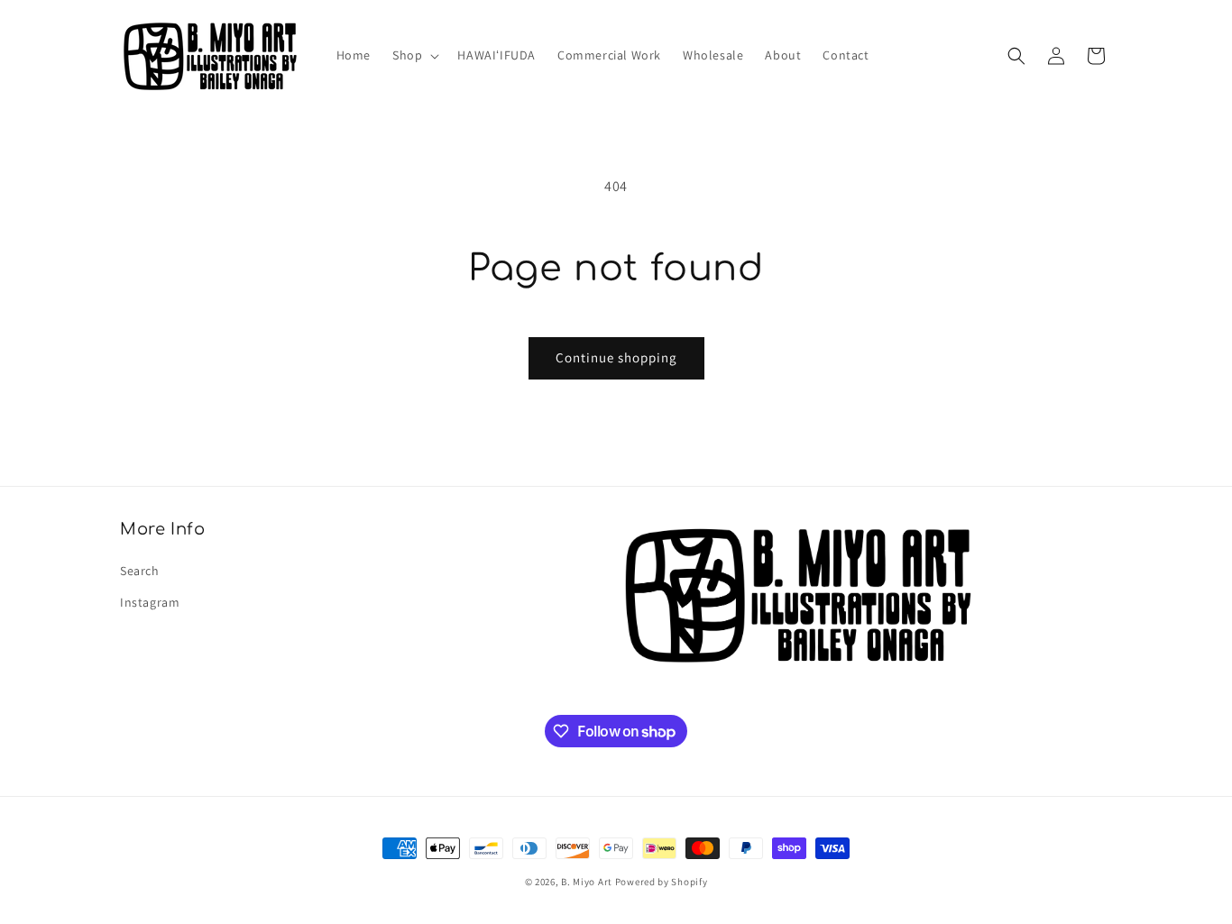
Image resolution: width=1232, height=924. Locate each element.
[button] (414, 55)
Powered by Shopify (661, 881)
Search (140, 571)
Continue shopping (616, 357)
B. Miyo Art (586, 881)
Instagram (149, 602)
